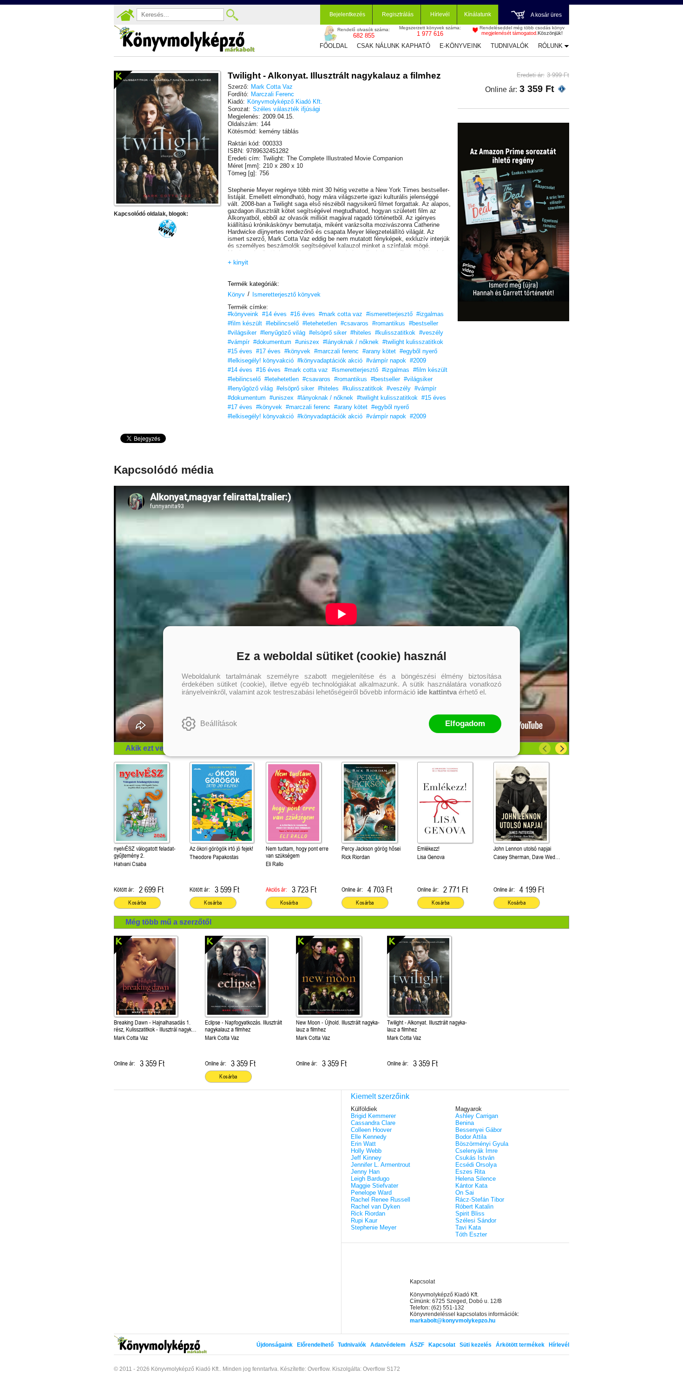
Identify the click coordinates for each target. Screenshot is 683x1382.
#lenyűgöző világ (282, 332)
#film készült (245, 323)
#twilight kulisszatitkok (412, 341)
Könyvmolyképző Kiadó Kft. (284, 101)
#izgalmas (430, 314)
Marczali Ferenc (272, 94)
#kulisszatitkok (395, 332)
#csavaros (354, 323)
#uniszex (307, 341)
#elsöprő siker (328, 332)
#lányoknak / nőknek (351, 341)
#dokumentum (272, 341)
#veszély (431, 332)
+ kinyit (238, 262)
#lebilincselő (282, 323)
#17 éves (268, 351)
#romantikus (388, 323)
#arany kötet (379, 351)
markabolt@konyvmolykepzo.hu (452, 1320)
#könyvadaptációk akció (329, 360)
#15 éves (240, 351)
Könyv (236, 294)
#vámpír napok (386, 360)
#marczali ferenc (336, 351)
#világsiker (242, 332)
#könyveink (243, 314)
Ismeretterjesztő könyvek (286, 294)
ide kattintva (437, 692)
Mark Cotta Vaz (272, 86)
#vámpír (239, 341)
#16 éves (302, 314)
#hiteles (360, 332)
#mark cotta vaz (340, 314)
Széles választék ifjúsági (286, 109)
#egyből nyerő (418, 351)
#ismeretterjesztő (389, 314)
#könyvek (297, 351)
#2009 (418, 360)
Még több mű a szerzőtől (168, 922)
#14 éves (274, 314)
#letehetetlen (319, 323)
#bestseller (423, 323)
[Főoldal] (125, 14)
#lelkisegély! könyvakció (261, 360)
